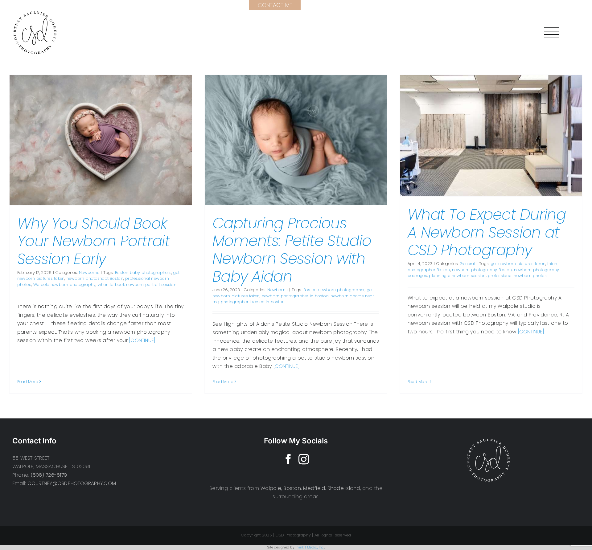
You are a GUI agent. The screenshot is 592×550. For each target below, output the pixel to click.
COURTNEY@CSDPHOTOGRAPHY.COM (71, 483)
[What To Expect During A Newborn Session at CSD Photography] (491, 135)
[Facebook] (288, 459)
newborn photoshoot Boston (95, 278)
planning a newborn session (457, 276)
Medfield (314, 488)
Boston (292, 488)
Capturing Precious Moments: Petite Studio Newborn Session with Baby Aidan (291, 250)
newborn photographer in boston (295, 296)
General (467, 264)
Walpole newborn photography (64, 284)
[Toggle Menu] (551, 32)
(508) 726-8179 (49, 475)
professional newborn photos (517, 276)
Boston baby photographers (143, 272)
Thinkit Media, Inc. (309, 547)
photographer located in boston (253, 302)
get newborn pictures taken (518, 264)
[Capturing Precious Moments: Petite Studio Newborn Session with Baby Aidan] (296, 140)
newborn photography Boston (482, 270)
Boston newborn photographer (334, 290)
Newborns (89, 272)
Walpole (271, 488)
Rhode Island (343, 488)
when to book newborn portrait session (137, 284)
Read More (27, 382)
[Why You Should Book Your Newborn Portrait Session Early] (101, 140)
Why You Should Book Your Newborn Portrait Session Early (93, 241)
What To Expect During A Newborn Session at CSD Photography (487, 232)
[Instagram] (303, 459)
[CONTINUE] (142, 340)
